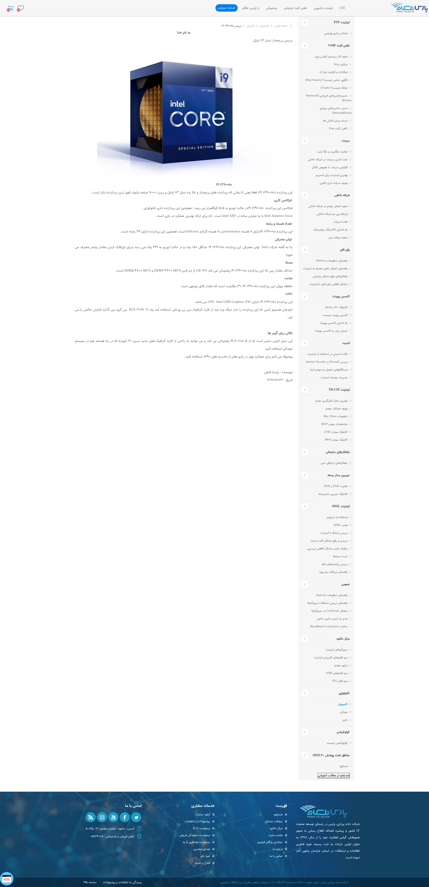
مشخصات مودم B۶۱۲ (335, 424)
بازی (346, 720)
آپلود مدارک (203, 814)
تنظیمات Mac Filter (336, 416)
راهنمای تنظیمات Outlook (332, 595)
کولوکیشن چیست (338, 743)
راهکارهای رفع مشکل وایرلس (331, 276)
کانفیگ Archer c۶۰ (337, 307)
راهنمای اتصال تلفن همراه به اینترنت (326, 268)
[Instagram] (102, 817)
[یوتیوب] (113, 817)
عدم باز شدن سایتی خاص (333, 618)
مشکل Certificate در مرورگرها (330, 611)
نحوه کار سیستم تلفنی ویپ (331, 56)
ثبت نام (205, 856)
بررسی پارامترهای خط (335, 564)
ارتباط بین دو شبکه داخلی (333, 214)
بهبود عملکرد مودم (337, 408)
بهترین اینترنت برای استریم (332, 175)
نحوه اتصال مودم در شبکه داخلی (328, 206)
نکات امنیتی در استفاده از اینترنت (328, 354)
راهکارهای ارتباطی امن (335, 463)
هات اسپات (341, 222)
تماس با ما (276, 856)
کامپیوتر (343, 704)
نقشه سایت (276, 835)
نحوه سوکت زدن (338, 237)
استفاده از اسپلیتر (337, 517)
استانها (344, 766)
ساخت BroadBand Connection (329, 626)
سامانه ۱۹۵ (90, 882)
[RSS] (91, 817)
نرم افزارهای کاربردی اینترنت (331, 657)
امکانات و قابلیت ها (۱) (334, 72)
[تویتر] (136, 817)
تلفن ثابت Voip (339, 128)
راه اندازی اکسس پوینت (334, 323)
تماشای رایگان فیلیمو (270, 842)
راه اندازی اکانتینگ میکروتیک (331, 229)
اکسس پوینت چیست (336, 315)
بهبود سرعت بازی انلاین (334, 183)
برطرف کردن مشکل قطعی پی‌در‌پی (328, 548)
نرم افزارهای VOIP (337, 673)
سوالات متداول (274, 821)
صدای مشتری (201, 849)
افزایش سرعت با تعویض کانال (330, 167)
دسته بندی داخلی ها (336, 120)
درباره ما (278, 849)
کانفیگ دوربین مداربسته (333, 494)
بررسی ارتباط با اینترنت (334, 533)
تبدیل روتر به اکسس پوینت (332, 330)
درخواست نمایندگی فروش (194, 835)
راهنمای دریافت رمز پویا (334, 572)
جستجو (278, 814)
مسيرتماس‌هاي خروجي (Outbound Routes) (328, 98)
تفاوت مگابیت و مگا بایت (333, 151)
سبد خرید (11, 8)
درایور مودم (341, 665)
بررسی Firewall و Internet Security (327, 362)
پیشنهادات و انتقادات (197, 821)
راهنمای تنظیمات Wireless (332, 260)
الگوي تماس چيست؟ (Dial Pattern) (327, 80)
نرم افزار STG (340, 681)
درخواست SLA (201, 828)
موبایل (344, 712)
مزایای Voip (341, 64)
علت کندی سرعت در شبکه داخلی (328, 159)
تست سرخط (341, 556)
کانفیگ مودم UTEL (336, 432)
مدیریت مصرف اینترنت (335, 377)
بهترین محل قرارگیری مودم (332, 400)
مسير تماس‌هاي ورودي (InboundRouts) (335, 110)
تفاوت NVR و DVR (336, 486)
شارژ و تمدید (202, 863)
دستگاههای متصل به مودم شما (329, 369)
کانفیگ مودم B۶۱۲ (337, 439)
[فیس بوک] (125, 817)
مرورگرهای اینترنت (337, 649)
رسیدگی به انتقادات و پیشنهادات (122, 882)
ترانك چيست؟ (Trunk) (335, 88)
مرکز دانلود (276, 828)
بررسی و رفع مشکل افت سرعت (329, 540)
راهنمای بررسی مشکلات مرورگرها (328, 603)
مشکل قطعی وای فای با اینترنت (329, 284)
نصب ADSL (341, 525)
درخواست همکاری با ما (196, 842)
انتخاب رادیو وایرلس (336, 33)
